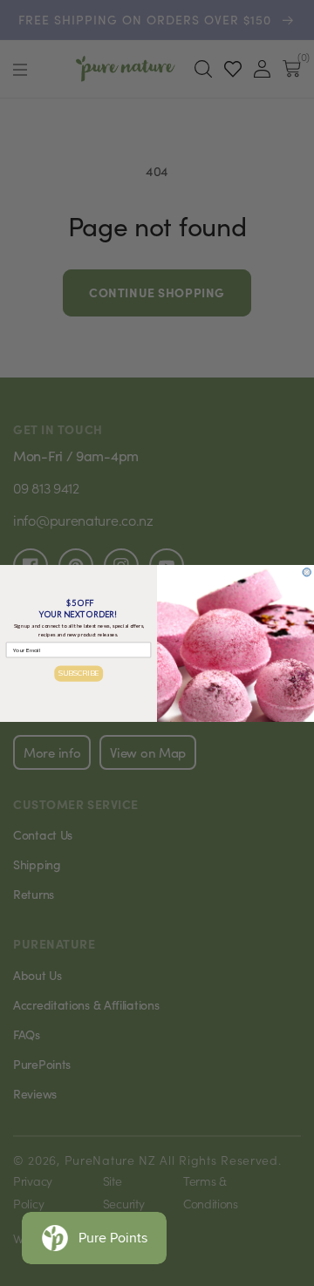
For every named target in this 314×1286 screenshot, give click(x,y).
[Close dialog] (307, 571)
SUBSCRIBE (78, 672)
